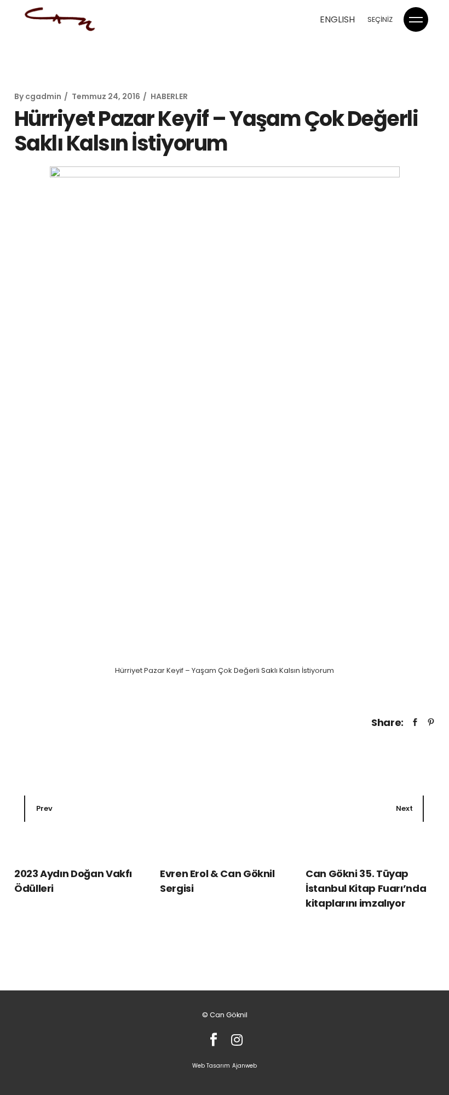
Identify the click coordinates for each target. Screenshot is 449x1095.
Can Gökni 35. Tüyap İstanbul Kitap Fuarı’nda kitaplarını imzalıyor (366, 888)
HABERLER (169, 96)
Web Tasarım (211, 1066)
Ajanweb (244, 1066)
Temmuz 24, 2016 (106, 96)
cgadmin (43, 96)
